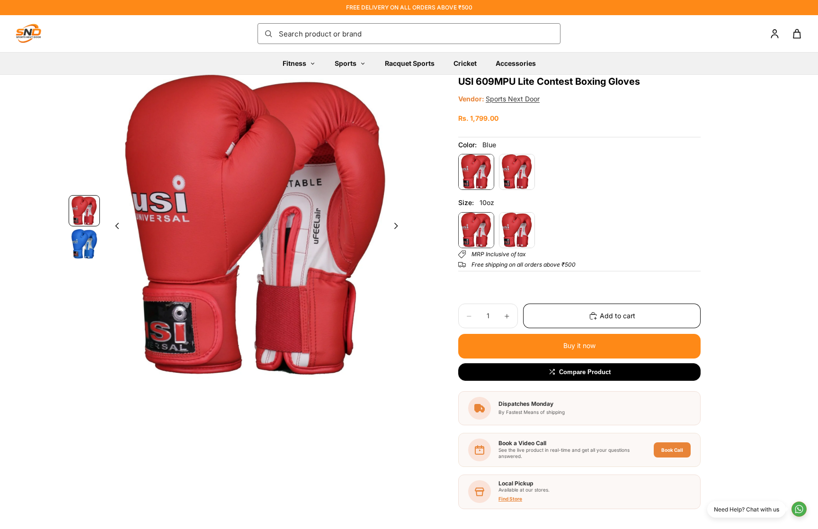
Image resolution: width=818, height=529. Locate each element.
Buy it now (579, 345)
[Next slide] (398, 227)
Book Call (672, 450)
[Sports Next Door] (38, 33)
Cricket (465, 63)
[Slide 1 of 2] (84, 210)
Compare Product (585, 372)
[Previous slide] (114, 227)
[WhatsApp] (799, 509)
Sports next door (513, 99)
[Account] (775, 34)
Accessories (516, 63)
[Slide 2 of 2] (84, 244)
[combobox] (416, 34)
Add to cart (617, 316)
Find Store (510, 499)
